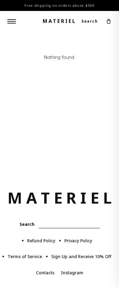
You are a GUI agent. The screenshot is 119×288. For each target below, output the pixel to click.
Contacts (45, 273)
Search (89, 21)
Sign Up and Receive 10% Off (81, 256)
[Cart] (109, 21)
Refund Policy (41, 241)
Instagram (72, 273)
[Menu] (11, 21)
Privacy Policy (78, 241)
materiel (59, 21)
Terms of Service (25, 256)
